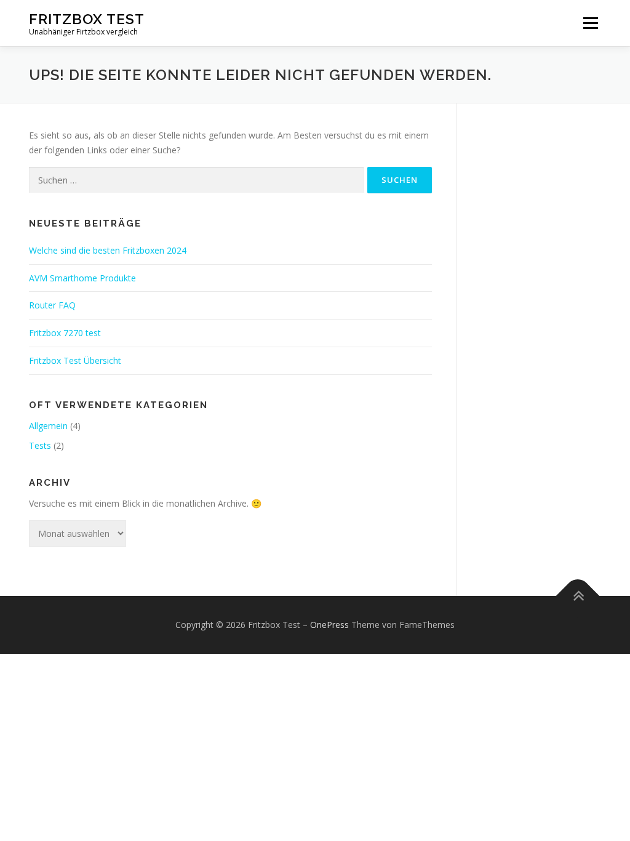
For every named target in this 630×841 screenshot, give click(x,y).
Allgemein (48, 426)
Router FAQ (52, 305)
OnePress (329, 624)
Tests (40, 445)
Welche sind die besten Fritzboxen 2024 (107, 250)
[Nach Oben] (578, 596)
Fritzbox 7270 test (65, 333)
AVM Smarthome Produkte (82, 278)
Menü (590, 23)
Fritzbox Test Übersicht (75, 360)
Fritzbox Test (87, 18)
